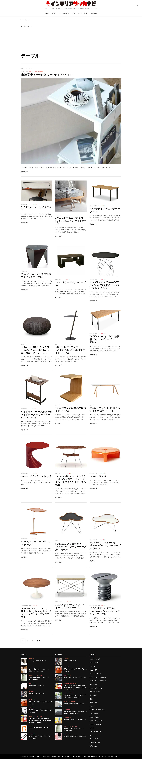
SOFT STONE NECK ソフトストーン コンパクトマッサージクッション (75, 712)
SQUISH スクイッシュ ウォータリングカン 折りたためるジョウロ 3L (75, 696)
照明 (91, 699)
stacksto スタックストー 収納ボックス (75, 719)
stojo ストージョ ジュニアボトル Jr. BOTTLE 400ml (39, 678)
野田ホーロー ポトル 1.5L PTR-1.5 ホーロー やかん (40, 703)
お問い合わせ (93, 746)
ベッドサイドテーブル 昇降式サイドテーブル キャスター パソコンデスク (36, 415)
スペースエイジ (94, 739)
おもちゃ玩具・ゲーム (96, 688)
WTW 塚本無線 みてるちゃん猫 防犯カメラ (75, 737)
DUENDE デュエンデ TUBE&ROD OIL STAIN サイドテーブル (70, 350)
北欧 (74, 13)
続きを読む (24, 171)
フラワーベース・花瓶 (96, 720)
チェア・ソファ (32, 725)
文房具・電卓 (32, 658)
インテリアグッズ (82, 13)
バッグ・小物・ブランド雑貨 (98, 677)
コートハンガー (94, 713)
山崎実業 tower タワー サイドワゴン (47, 75)
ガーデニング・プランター (69, 693)
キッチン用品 (94, 13)
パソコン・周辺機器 (95, 724)
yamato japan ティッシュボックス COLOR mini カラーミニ (39, 670)
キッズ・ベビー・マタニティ (98, 681)
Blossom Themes (97, 756)
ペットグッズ (93, 684)
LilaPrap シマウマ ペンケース (37, 661)
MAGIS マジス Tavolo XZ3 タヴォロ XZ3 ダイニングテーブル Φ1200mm (105, 285)
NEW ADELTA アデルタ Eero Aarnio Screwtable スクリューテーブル (105, 611)
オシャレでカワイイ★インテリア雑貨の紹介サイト (71, 7)
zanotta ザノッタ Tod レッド (36, 476)
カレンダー (93, 706)
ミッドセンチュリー (64, 13)
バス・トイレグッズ (95, 673)
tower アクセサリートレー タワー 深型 (75, 677)
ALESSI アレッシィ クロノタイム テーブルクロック (40, 711)
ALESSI (54, 13)
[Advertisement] (71, 40)
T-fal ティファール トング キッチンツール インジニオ (40, 737)
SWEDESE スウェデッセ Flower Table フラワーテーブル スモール (70, 547)
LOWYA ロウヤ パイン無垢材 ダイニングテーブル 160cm (104, 339)
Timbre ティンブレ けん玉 (36, 685)
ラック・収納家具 (39, 71)
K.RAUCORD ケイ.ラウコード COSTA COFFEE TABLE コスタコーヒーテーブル (36, 350)
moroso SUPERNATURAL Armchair (39, 728)
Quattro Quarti (98, 476)
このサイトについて (95, 742)
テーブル (31, 71)
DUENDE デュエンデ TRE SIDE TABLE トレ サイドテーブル (71, 221)
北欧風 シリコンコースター (36, 693)
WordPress (114, 756)
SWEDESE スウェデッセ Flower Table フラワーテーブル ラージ (105, 546)
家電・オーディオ (67, 734)
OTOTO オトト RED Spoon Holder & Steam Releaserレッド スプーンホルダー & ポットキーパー (40, 720)
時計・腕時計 (32, 707)
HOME (46, 13)
